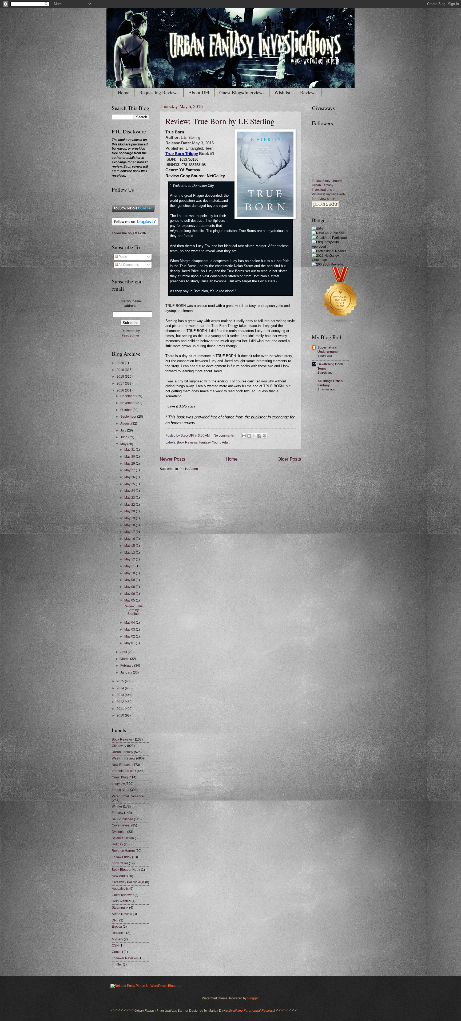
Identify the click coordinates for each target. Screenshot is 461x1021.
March (125, 659)
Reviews (308, 92)
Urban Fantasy (122, 752)
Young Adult (220, 442)
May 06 (130, 594)
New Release (122, 765)
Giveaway (119, 746)
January (126, 672)
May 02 (130, 636)
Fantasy (204, 442)
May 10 (130, 573)
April (124, 652)
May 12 (130, 559)
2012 (121, 702)
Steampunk (120, 907)
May (123, 444)
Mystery (117, 939)
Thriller (117, 964)
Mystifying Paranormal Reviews (251, 1010)
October (126, 410)
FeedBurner (130, 335)
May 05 (130, 600)
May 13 (130, 553)
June (124, 437)
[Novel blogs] (340, 323)
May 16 (130, 539)
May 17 (130, 532)
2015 (121, 681)
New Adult (119, 876)
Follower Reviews (125, 958)
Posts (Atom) (189, 469)
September (128, 416)
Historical (118, 933)
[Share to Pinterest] (264, 435)
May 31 (130, 450)
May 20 (130, 511)
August (125, 423)
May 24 (130, 491)
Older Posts (289, 459)
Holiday (117, 844)
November (128, 403)
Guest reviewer (123, 895)
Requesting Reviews (158, 92)
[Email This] (244, 435)
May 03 (130, 629)
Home (123, 92)
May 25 (130, 484)
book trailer (120, 863)
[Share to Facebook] (259, 435)
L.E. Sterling (190, 138)
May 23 (130, 498)
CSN (115, 945)
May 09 (130, 580)
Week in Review (123, 758)
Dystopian (119, 832)
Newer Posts (172, 459)
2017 (121, 383)
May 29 (130, 463)
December (128, 396)
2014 (121, 688)
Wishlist (282, 92)
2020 (121, 363)
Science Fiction (123, 838)
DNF (115, 920)
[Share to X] (254, 435)
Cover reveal (121, 825)
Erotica (117, 926)
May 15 (130, 546)
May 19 (130, 518)
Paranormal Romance (128, 796)
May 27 (130, 470)
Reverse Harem (123, 851)
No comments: (224, 435)
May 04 (130, 622)
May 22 (130, 504)
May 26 (130, 477)
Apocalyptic (120, 889)
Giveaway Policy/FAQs (128, 882)
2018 (121, 376)
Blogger (253, 998)
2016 (121, 390)
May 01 (130, 643)
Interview (118, 784)
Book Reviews (187, 442)
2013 (121, 695)
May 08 (130, 587)
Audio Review (122, 914)
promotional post (124, 771)
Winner (117, 806)
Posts (122, 257)
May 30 (130, 456)
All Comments (128, 265)
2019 (121, 370)
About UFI (198, 92)
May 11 (130, 566)
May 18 (130, 525)
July (123, 430)
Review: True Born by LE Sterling (220, 121)
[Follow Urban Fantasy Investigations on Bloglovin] (135, 224)
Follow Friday (121, 857)
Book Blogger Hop (125, 870)
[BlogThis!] (249, 435)
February (127, 665)
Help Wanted (121, 901)
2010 (121, 715)
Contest (117, 952)
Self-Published (122, 819)
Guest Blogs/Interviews (241, 92)
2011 (121, 709)
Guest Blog (120, 777)
